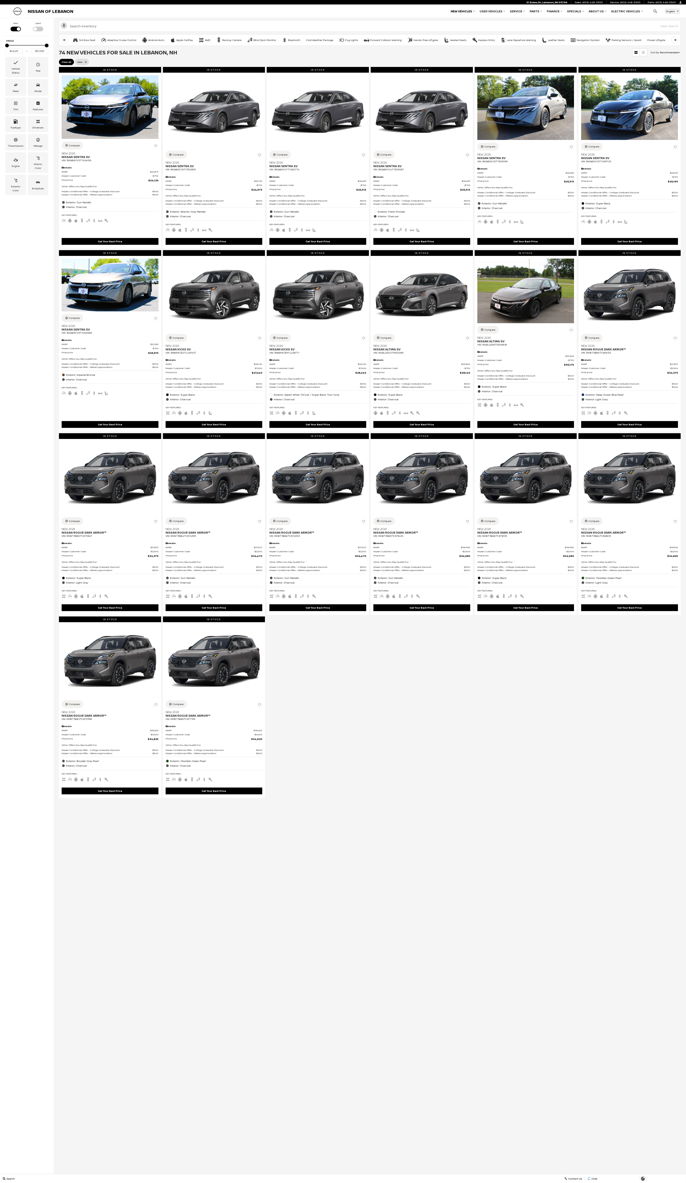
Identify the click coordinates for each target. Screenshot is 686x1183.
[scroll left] (64, 39)
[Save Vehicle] (155, 146)
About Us (596, 11)
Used (38, 23)
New (15, 23)
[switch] (15, 26)
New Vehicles (461, 11)
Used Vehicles (491, 11)
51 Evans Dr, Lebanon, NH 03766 (546, 2)
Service (516, 11)
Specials (574, 11)
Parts (534, 11)
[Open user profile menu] (680, 2)
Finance (553, 11)
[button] (655, 11)
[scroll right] (675, 39)
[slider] (7, 45)
